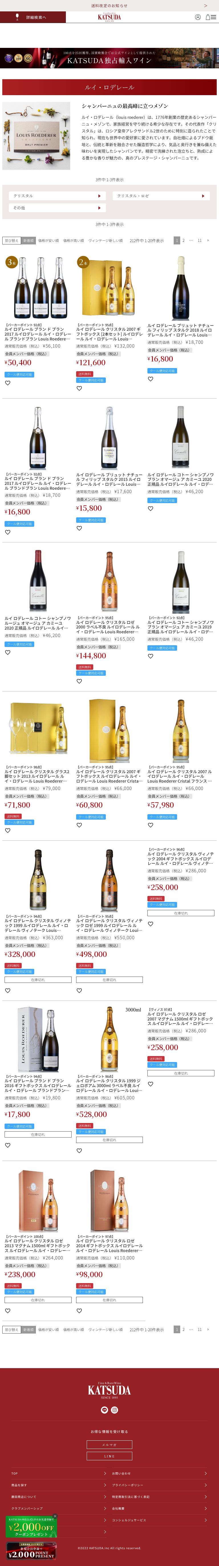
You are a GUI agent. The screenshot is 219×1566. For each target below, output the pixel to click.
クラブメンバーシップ (27, 1508)
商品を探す (19, 1485)
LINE (109, 1456)
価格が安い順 (48, 240)
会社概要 (118, 1508)
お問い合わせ (121, 1473)
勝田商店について (23, 1496)
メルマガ (109, 1444)
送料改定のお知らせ (109, 5)
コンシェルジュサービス (129, 1520)
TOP (14, 1473)
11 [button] (200, 240)
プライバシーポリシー (127, 1485)
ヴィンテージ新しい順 (105, 240)
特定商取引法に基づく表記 (131, 1496)
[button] (33, 17)
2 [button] (183, 240)
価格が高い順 (73, 240)
